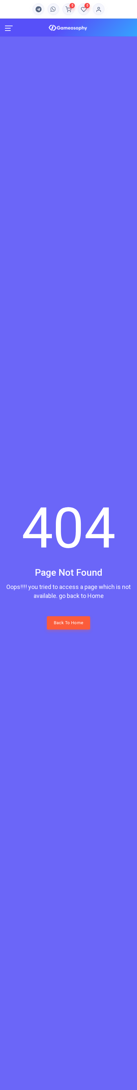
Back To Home (68, 622)
